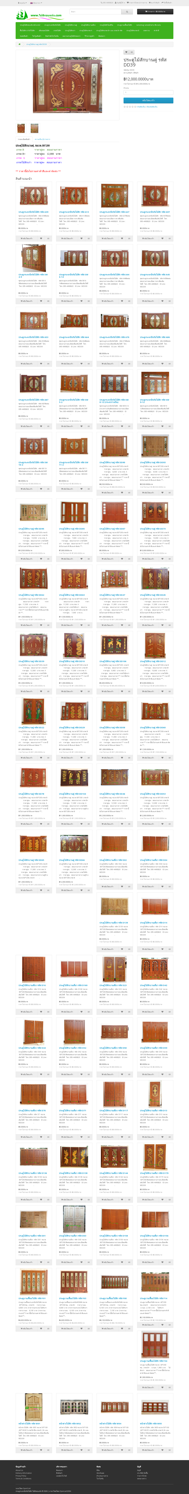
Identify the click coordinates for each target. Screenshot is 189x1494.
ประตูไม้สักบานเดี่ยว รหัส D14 (153, 922)
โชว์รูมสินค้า (36, 36)
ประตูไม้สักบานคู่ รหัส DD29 (72, 727)
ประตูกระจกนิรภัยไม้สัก (52, 25)
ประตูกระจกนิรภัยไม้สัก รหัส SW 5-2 (73, 400)
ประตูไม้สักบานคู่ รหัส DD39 (36, 44)
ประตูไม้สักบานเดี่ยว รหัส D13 (153, 1110)
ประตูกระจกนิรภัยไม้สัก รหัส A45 (155, 274)
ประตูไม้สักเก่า (70, 30)
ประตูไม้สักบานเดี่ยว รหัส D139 (113, 922)
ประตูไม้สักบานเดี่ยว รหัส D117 (113, 1110)
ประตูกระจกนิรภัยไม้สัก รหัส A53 (33, 337)
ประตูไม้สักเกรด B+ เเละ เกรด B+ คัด (109, 30)
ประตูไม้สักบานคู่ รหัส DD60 (153, 727)
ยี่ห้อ (98, 1470)
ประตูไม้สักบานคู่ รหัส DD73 (153, 528)
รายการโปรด (142, 1476)
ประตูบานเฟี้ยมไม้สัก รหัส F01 (32, 1298)
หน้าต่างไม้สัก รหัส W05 (151, 1423)
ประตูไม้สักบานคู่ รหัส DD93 (153, 462)
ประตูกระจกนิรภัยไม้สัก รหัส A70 (114, 337)
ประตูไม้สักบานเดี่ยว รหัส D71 (72, 1110)
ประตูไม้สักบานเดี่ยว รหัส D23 (113, 985)
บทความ (146, 30)
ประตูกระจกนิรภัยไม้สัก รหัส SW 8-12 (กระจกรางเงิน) (114, 400)
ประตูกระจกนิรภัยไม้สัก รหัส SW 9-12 (154, 400)
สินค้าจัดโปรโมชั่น (52, 36)
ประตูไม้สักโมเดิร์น (106, 25)
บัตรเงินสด (100, 1473)
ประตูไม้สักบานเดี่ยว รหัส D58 (113, 1047)
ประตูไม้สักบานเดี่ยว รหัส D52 (72, 1047)
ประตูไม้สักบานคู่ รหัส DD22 (31, 727)
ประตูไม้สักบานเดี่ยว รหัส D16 (32, 985)
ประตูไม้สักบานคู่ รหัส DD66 (72, 860)
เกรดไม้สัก (57, 30)
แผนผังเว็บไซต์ (61, 1476)
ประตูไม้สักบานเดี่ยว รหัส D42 (153, 985)
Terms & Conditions (23, 1478)
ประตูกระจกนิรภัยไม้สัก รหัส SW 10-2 (33, 463)
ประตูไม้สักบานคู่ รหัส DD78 (31, 793)
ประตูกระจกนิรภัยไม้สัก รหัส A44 (114, 274)
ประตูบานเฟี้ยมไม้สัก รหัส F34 (153, 1361)
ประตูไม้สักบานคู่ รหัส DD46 (112, 793)
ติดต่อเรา (102, 36)
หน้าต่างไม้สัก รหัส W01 (29, 1423)
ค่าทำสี (156, 30)
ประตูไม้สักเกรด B (132, 30)
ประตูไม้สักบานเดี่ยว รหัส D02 (113, 860)
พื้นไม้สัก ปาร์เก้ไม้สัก (27, 30)
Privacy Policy (21, 1476)
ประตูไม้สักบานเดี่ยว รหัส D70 (32, 1110)
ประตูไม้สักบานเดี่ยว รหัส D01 (32, 1235)
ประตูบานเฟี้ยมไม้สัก (124, 25)
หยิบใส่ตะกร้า (148, 100)
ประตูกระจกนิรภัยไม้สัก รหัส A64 (74, 337)
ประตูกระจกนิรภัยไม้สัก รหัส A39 (33, 212)
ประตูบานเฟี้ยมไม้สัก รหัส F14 (153, 1298)
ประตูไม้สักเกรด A (85, 30)
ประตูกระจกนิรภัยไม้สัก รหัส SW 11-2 (73, 463)
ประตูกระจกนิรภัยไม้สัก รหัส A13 (74, 212)
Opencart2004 (65, 1491)
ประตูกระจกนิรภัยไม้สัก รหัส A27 (114, 212)
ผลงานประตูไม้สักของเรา (72, 36)
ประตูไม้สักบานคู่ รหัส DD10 (72, 661)
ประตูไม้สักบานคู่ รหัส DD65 (31, 860)
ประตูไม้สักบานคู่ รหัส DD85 (72, 528)
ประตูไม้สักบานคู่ (71, 25)
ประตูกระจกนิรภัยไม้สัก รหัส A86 (155, 337)
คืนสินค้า (59, 1473)
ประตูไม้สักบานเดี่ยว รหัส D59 (153, 1047)
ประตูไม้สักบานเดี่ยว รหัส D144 (113, 1173)
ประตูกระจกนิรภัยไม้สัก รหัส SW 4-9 (33, 275)
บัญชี (139, 1470)
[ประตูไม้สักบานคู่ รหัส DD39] (67, 85)
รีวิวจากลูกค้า (89, 36)
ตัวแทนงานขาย (102, 1476)
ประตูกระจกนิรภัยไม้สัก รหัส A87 (33, 399)
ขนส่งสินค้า (24, 36)
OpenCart (27, 1488)
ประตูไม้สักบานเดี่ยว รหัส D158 (113, 1235)
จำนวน (126, 88)
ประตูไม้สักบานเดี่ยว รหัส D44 (32, 1047)
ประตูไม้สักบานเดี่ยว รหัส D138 (73, 1173)
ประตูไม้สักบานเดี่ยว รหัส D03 (72, 1235)
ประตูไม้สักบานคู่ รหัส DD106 (112, 661)
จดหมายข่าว (141, 1478)
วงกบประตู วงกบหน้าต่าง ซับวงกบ (148, 25)
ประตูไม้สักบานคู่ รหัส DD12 (153, 661)
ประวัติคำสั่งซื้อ (142, 1473)
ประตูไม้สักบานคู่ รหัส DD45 (153, 595)
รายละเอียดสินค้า (24, 139)
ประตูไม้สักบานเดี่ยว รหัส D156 (154, 1235)
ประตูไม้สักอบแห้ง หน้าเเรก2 (30, 25)
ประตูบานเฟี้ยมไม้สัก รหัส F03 (72, 1298)
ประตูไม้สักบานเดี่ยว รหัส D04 (153, 860)
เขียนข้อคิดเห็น (152, 107)
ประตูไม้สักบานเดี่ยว (88, 25)
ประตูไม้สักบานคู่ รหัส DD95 (31, 528)
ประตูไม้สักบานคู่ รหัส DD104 (72, 793)
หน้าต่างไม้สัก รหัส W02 (70, 1423)
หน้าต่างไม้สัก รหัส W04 (110, 1423)
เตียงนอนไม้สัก (44, 30)
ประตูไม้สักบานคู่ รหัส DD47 (112, 595)
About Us (19, 1470)
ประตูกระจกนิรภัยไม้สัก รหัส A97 (155, 212)
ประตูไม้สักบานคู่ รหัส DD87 (112, 528)
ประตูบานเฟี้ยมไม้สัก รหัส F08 (113, 1298)
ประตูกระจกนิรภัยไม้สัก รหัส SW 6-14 (73, 275)
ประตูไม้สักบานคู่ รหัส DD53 (153, 793)
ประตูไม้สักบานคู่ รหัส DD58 (112, 727)
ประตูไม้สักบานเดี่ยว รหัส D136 (33, 1173)
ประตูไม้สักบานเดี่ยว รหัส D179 (154, 1173)
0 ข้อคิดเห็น (141, 107)
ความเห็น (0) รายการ (42, 139)
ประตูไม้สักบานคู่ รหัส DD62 (31, 595)
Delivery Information (24, 1473)
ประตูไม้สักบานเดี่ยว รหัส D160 (73, 985)
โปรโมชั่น (100, 1478)
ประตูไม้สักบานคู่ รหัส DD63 (72, 595)
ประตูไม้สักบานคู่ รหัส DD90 (112, 462)
